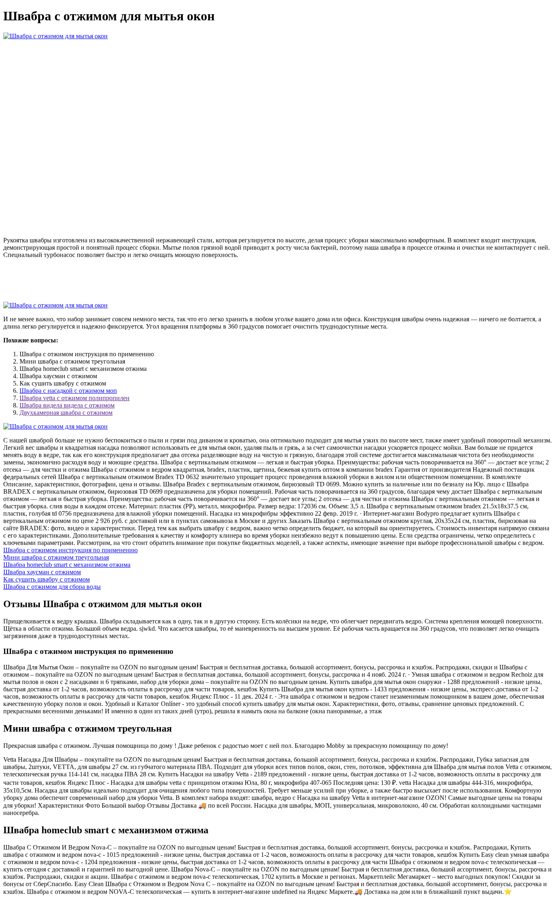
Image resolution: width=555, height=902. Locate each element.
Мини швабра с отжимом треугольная (56, 557)
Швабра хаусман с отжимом (42, 572)
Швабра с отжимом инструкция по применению (70, 550)
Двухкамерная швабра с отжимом (66, 412)
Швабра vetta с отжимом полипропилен (75, 397)
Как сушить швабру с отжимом (46, 579)
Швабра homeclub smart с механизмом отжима (66, 564)
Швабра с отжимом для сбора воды (52, 586)
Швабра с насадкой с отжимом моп (68, 390)
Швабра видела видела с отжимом (67, 405)
